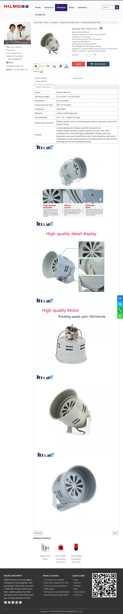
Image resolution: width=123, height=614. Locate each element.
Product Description (43, 87)
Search (117, 7)
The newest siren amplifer (54, 580)
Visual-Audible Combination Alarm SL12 (60, 559)
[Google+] (9, 602)
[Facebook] (5, 602)
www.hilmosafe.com (20, 69)
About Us (48, 7)
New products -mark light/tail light (56, 592)
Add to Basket (100, 64)
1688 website (49, 589)
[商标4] (16, 6)
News (71, 7)
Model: (37, 78)
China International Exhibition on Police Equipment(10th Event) (68, 586)
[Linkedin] (12, 602)
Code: (37, 81)
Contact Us (40, 15)
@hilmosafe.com (16, 66)
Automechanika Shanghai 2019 (56, 595)
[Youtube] (20, 602)
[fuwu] (21, 33)
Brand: (75, 78)
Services (82, 7)
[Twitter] (16, 602)
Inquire (78, 64)
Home (38, 7)
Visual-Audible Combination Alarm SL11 (76, 559)
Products (61, 7)
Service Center (79, 592)
